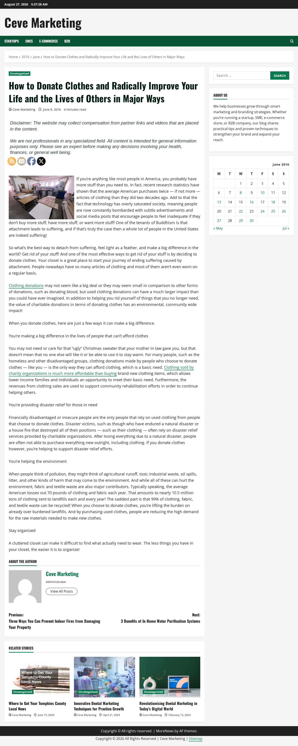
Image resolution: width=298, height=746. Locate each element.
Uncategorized (19, 73)
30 (251, 220)
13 (219, 202)
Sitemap (195, 738)
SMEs (29, 41)
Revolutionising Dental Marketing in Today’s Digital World (168, 706)
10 (262, 192)
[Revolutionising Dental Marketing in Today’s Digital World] (169, 677)
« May (218, 228)
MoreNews (165, 731)
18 (273, 202)
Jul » (286, 228)
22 (241, 211)
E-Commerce (48, 41)
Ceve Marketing (42, 22)
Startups (11, 41)
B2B (67, 41)
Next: (160, 618)
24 (262, 211)
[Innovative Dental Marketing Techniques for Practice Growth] (104, 677)
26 (284, 211)
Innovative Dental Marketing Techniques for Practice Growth (99, 706)
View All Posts (61, 591)
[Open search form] (292, 41)
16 (251, 202)
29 (241, 220)
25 (273, 211)
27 (219, 220)
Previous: (54, 621)
